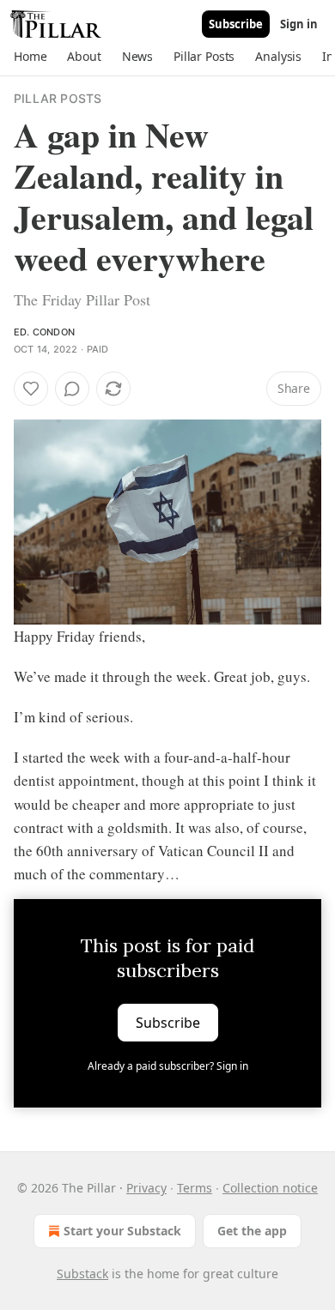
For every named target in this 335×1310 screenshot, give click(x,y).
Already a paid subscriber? (168, 1066)
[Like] (31, 388)
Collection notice (270, 1188)
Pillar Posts (57, 98)
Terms (194, 1188)
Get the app (252, 1230)
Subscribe (236, 24)
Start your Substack (122, 1230)
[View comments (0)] (72, 388)
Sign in (299, 24)
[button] (30, 56)
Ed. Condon (44, 332)
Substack (82, 1273)
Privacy (146, 1188)
